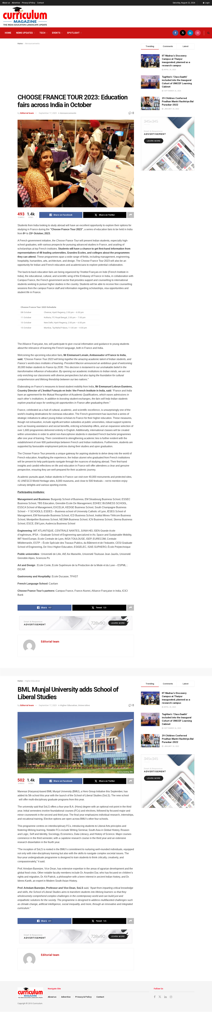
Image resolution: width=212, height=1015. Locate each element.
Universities (84, 705)
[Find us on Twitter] (183, 32)
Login (207, 3)
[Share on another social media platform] (130, 215)
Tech (42, 33)
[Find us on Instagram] (198, 32)
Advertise (16, 3)
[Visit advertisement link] (76, 623)
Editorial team (27, 113)
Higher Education (32, 681)
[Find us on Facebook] (175, 32)
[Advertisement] (76, 68)
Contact (40, 3)
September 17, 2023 (48, 113)
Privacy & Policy (28, 3)
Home (8, 33)
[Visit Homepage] (25, 16)
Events (56, 33)
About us (6, 3)
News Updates (24, 33)
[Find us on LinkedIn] (190, 32)
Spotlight (73, 33)
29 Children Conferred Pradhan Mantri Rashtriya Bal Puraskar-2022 (178, 101)
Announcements (32, 43)
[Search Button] (208, 32)
